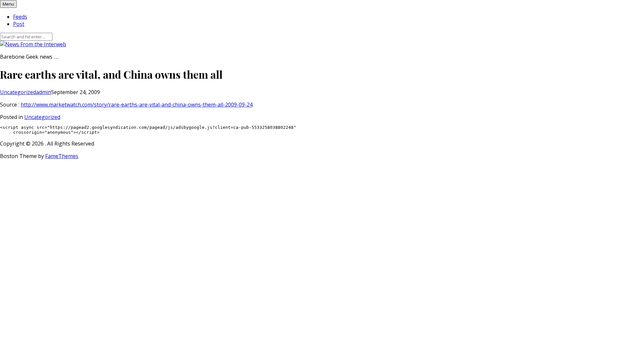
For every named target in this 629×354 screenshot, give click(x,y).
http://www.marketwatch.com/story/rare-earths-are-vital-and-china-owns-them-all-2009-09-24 (137, 104)
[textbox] (314, 130)
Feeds (20, 16)
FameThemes (61, 156)
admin (43, 92)
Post (18, 24)
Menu (8, 4)
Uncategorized (18, 92)
